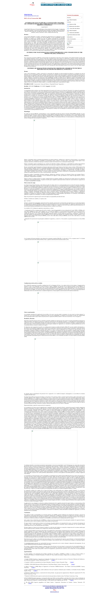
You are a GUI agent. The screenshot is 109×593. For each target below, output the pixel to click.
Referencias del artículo (74, 26)
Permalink (71, 47)
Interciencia (28, 14)
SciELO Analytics (73, 19)
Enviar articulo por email (74, 34)
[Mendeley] (68, 43)
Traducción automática (74, 32)
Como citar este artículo (75, 28)
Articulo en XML (72, 24)
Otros (70, 43)
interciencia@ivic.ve (54, 591)
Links (53, 560)
